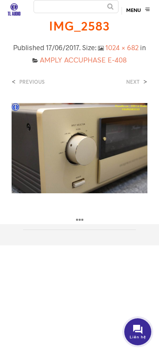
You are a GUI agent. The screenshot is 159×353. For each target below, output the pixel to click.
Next (133, 81)
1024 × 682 (122, 47)
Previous (32, 81)
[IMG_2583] (79, 147)
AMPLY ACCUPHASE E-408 (83, 60)
